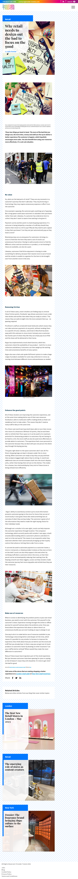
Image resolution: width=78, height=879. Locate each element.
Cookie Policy (6, 872)
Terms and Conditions (9, 876)
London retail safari (23, 674)
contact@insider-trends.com (29, 2)
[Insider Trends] (9, 9)
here (30, 667)
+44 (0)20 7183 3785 (9, 2)
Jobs (3, 867)
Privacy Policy (6, 874)
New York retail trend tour (41, 674)
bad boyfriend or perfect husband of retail (17, 667)
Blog (3, 870)
